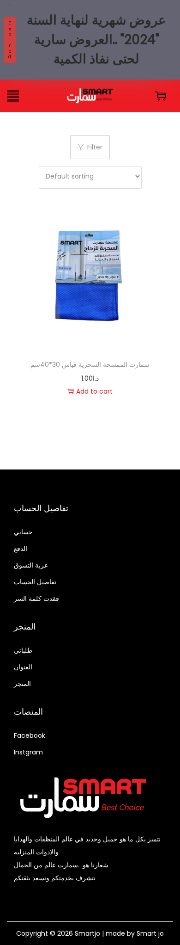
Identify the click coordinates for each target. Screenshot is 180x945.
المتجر (22, 683)
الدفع (20, 548)
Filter (94, 147)
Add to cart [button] (94, 391)
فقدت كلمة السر (36, 598)
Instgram (28, 752)
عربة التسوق (31, 565)
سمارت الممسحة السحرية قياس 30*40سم (90, 364)
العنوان (23, 667)
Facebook (29, 735)
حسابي (23, 532)
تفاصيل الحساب (35, 582)
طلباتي (23, 650)
